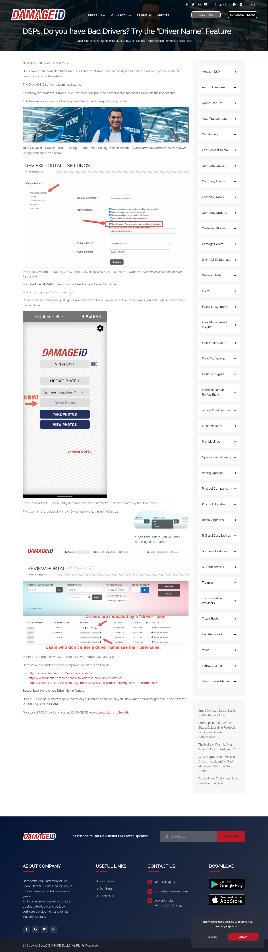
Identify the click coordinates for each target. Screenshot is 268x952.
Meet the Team (212, 426)
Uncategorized (212, 634)
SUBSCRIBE (231, 836)
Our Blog (106, 888)
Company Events (213, 181)
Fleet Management (214, 306)
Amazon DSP (211, 71)
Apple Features (212, 103)
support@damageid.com (171, 891)
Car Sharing (210, 134)
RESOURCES (120, 15)
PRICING (163, 15)
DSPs (118, 40)
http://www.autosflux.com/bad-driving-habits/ (61, 673)
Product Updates (213, 504)
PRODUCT (95, 15)
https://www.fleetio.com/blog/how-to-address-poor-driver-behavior (76, 678)
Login (253, 4)
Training (207, 582)
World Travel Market (216, 681)
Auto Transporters (214, 118)
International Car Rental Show (213, 392)
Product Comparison (216, 488)
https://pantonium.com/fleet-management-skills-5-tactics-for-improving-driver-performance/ (93, 683)
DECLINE (212, 937)
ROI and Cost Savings (216, 535)
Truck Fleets (184, 40)
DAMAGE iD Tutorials (216, 259)
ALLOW (243, 937)
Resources (107, 881)
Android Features (213, 87)
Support (220, 4)
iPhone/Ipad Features (217, 410)
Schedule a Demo (242, 14)
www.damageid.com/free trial (109, 712)
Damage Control (213, 244)
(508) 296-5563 (164, 882)
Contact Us (107, 896)
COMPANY (144, 15)
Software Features (134, 40)
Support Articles (213, 567)
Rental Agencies (213, 520)
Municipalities (211, 441)
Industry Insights (213, 374)
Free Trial (206, 14)
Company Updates (215, 212)
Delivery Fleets (212, 275)
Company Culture (214, 165)
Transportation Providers (161, 40)
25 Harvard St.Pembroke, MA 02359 (168, 903)
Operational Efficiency (216, 457)
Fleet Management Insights (214, 325)
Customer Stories (214, 228)
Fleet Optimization (214, 343)
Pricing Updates (212, 473)
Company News (213, 197)
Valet (205, 650)
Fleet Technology (214, 358)
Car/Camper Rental (215, 150)
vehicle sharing (212, 665)
